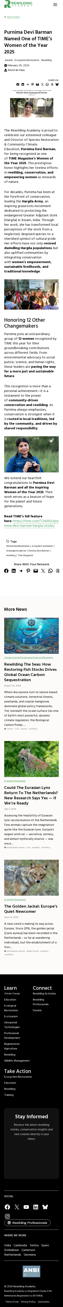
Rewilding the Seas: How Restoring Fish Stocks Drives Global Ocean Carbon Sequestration (30, 672)
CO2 (17, 728)
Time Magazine (25, 555)
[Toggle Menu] (55, 4)
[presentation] (31, 636)
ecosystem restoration (42, 546)
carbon (10, 728)
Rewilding (46, 60)
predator (36, 847)
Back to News (13, 17)
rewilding (11, 555)
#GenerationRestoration (18, 546)
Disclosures (43, 1302)
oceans (23, 728)
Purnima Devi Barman (39, 550)
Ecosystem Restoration (27, 60)
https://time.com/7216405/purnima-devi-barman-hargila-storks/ (31, 523)
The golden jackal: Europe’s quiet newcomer (30, 909)
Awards (9, 60)
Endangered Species (32, 657)
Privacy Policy (28, 1302)
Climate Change (12, 657)
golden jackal (33, 951)
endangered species (16, 550)
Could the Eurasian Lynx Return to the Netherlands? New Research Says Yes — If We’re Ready (31, 795)
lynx (28, 847)
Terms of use (12, 1302)
